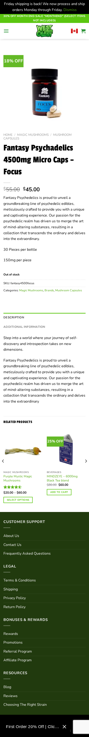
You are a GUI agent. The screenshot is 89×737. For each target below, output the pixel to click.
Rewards (10, 633)
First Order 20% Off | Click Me (32, 726)
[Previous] (3, 470)
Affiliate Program (17, 660)
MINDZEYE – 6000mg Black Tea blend (62, 478)
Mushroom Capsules (68, 290)
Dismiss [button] (70, 9)
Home (8, 135)
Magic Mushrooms (33, 135)
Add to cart (59, 492)
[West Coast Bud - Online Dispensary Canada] (44, 31)
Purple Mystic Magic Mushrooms (17, 478)
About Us (11, 535)
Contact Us (12, 544)
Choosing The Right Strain (25, 704)
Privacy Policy (14, 598)
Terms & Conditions (19, 580)
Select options (18, 500)
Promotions (13, 642)
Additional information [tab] (24, 327)
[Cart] (83, 31)
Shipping (10, 589)
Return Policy (14, 606)
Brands (49, 290)
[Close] (64, 726)
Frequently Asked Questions (27, 553)
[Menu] (6, 30)
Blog (7, 687)
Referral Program (17, 651)
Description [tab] (13, 317)
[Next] (86, 470)
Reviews (10, 695)
